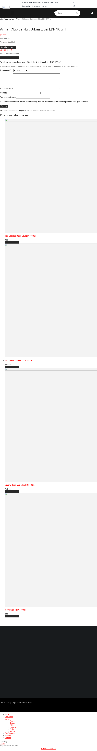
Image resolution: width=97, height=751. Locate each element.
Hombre (36, 110)
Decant (12, 723)
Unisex (12, 731)
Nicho (12, 725)
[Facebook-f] (74, 2)
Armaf (14, 19)
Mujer (12, 729)
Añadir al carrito (8, 47)
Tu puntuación (6, 70)
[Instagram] (74, 6)
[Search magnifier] (77, 13)
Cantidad (3, 42)
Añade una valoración (9, 57)
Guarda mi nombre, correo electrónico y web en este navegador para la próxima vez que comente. (46, 102)
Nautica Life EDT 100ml (15, 610)
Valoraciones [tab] (6, 50)
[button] (12, 13)
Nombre (3, 93)
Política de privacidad (48, 749)
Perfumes (51, 110)
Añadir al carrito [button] (12, 242)
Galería (8, 738)
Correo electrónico (8, 97)
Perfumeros (10, 733)
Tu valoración (6, 88)
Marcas (8, 19)
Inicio (2, 19)
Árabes (12, 721)
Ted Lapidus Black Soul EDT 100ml (20, 236)
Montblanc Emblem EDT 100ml (18, 360)
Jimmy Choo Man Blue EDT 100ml (20, 485)
